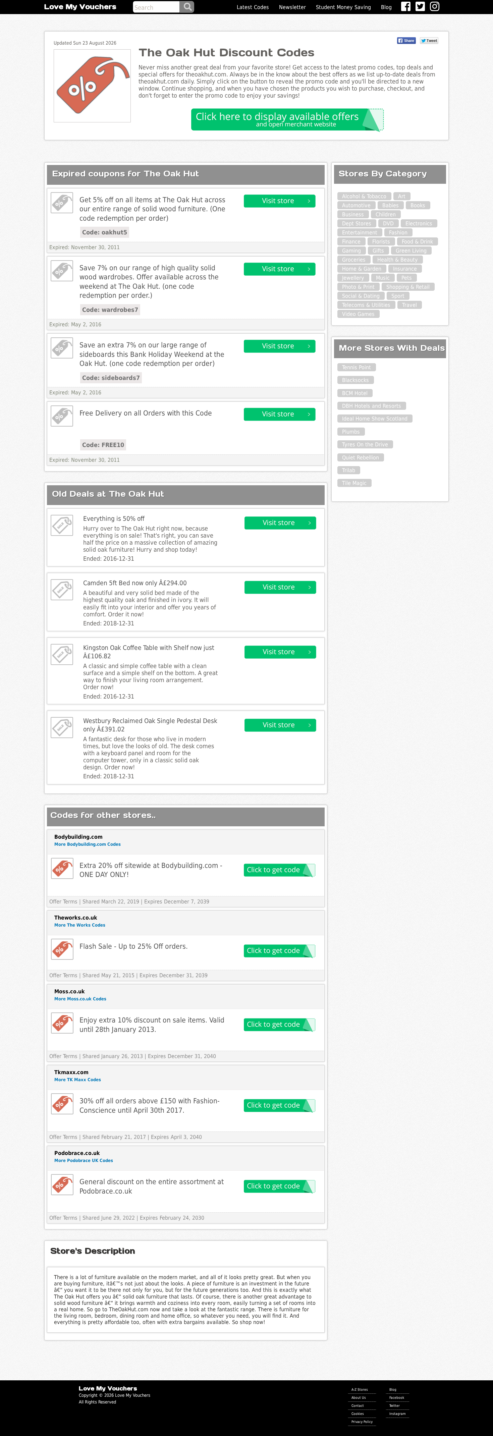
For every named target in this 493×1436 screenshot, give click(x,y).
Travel (409, 305)
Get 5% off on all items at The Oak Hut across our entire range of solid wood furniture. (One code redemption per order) (152, 209)
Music (383, 278)
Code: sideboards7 (111, 377)
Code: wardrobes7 (110, 309)
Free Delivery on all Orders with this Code (145, 413)
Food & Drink (417, 241)
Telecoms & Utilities (366, 305)
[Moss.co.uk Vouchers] (62, 1023)
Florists (381, 241)
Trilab (348, 470)
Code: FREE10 (103, 444)
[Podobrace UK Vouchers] (62, 1184)
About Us (358, 1397)
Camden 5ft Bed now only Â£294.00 (135, 583)
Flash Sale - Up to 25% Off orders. (133, 946)
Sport (397, 296)
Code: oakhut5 (104, 232)
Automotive (356, 205)
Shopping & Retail (408, 287)
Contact (357, 1405)
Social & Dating (361, 296)
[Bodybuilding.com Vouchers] (62, 868)
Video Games (358, 314)
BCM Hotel (355, 393)
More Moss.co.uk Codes (80, 998)
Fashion (398, 232)
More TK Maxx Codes (77, 1079)
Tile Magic (354, 483)
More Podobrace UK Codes (83, 1160)
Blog (386, 7)
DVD (388, 223)
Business (353, 214)
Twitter (394, 1405)
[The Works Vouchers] (62, 949)
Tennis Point (356, 367)
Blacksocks (355, 380)
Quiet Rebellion (360, 457)
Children (386, 214)
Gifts (378, 250)
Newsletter (292, 7)
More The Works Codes (79, 925)
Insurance (405, 269)
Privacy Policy (362, 1422)
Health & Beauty (397, 260)
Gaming (351, 250)
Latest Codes (253, 7)
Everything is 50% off (114, 518)
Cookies (357, 1414)
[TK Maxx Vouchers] (62, 1103)
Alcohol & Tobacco (364, 196)
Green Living (411, 250)
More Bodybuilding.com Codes (87, 844)
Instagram (397, 1414)
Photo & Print (358, 287)
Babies (390, 205)
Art (401, 196)
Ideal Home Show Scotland (374, 419)
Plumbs (351, 432)
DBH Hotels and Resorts (371, 406)
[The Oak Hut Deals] (62, 202)
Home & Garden (361, 269)
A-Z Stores (359, 1389)
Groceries (354, 260)
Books (417, 205)
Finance (351, 241)
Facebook (396, 1397)
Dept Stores (356, 223)
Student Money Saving (343, 7)
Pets (406, 278)
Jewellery (353, 278)
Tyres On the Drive (365, 444)
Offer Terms (63, 901)
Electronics (418, 223)
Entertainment (359, 232)
